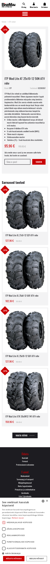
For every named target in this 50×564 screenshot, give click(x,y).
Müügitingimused (25, 482)
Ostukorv (44, 7)
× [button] (47, 501)
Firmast (25, 461)
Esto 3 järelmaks (25, 496)
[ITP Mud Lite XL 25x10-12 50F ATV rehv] (25, 337)
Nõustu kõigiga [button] (14, 558)
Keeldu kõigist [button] (36, 558)
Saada (39, 161)
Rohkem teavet (18, 518)
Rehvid (4, 22)
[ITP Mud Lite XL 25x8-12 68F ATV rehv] (25, 276)
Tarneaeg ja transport (25, 479)
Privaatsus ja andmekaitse (25, 489)
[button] (25, 553)
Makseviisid (25, 476)
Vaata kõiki (22, 435)
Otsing (23, 7)
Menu (25, 14)
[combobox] (43, 501)
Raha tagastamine (25, 486)
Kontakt (25, 457)
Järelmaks (25, 492)
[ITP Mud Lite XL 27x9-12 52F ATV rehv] (25, 216)
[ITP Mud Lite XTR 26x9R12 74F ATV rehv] (25, 397)
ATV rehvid (12, 22)
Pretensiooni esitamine (25, 464)
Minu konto (34, 7)
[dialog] (25, 531)
